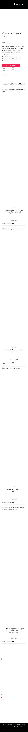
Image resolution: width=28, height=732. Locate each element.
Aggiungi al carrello (11, 65)
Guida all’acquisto (8, 694)
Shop (4, 692)
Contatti (5, 697)
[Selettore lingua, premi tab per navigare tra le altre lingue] (19, 5)
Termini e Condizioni (7, 729)
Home (5, 686)
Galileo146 (19, 726)
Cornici (12, 76)
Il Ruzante (6, 689)
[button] (8, 68)
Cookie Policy (23, 729)
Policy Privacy (15, 729)
